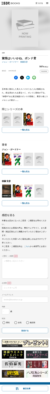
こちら (27, 246)
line (34, 77)
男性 (8, 323)
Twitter (22, 77)
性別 (3, 318)
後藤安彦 (24, 62)
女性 (20, 323)
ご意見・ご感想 (7, 256)
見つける (39, 3)
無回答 (32, 323)
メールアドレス (7, 295)
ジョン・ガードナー (10, 62)
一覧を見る (25, 130)
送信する (25, 331)
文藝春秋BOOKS (10, 3)
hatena (28, 77)
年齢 (3, 307)
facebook (16, 77)
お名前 (4, 283)
